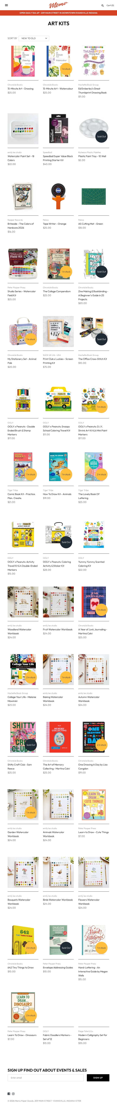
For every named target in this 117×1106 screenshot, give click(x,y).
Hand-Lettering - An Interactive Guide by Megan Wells (93, 971)
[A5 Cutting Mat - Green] (93, 196)
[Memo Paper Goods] (58, 5)
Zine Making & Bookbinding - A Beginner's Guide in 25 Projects (93, 295)
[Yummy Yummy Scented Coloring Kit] (93, 534)
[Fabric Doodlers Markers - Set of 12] (58, 1007)
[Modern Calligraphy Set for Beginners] (93, 1007)
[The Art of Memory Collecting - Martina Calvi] (58, 737)
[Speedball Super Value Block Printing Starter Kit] (58, 128)
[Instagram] (13, 1094)
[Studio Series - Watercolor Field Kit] (23, 263)
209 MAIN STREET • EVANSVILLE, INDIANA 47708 (58, 1100)
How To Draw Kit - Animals (57, 494)
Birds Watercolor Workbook (58, 899)
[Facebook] (9, 1094)
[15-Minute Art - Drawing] (23, 61)
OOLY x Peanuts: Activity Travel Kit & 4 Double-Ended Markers (22, 565)
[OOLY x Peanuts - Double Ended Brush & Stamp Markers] (23, 399)
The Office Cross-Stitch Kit (92, 358)
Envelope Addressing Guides (58, 967)
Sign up (98, 1077)
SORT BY (12, 38)
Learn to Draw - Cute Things (93, 832)
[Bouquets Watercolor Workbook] (23, 872)
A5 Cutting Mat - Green (90, 223)
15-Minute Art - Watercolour (58, 88)
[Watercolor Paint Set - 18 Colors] (23, 128)
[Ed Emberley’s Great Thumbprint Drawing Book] (93, 61)
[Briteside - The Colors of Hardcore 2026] (23, 196)
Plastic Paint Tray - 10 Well (92, 156)
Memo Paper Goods (24, 1100)
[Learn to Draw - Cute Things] (93, 804)
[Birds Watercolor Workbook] (58, 872)
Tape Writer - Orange (54, 223)
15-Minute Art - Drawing (20, 88)
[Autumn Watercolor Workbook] (93, 669)
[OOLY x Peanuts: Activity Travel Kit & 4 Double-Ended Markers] (23, 534)
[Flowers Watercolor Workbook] (93, 872)
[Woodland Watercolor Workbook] (23, 602)
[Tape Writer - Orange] (58, 196)
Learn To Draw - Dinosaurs (22, 1035)
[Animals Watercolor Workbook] (58, 804)
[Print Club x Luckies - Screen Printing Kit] (58, 331)
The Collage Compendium (57, 291)
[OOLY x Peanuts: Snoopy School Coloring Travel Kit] (58, 399)
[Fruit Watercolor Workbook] (58, 602)
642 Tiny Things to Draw (21, 967)
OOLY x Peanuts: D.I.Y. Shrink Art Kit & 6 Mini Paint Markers (92, 430)
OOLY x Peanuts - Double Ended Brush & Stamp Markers (21, 430)
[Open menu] (6, 5)
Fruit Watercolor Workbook (58, 629)
